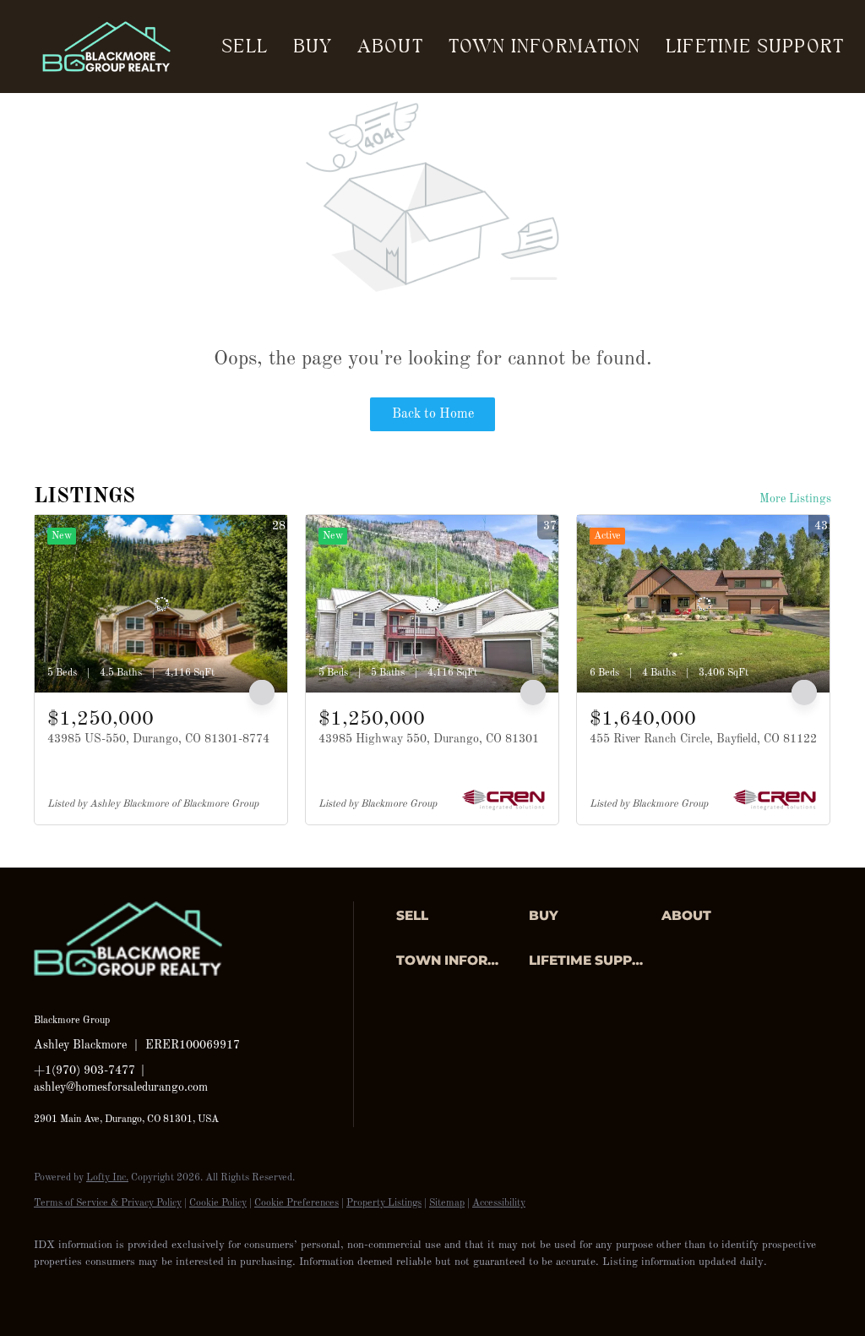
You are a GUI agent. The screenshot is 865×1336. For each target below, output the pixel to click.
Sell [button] (244, 46)
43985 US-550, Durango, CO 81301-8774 (158, 739)
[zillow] (152, 1290)
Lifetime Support (755, 46)
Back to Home (433, 414)
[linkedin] (103, 1290)
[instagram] (201, 1290)
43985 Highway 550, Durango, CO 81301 (428, 739)
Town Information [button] (545, 46)
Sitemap (447, 1203)
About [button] (390, 46)
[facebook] (54, 1290)
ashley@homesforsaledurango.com (121, 1087)
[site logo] (141, 993)
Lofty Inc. (107, 1178)
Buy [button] (312, 46)
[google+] (299, 1290)
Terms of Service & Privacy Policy (108, 1203)
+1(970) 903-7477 (84, 1070)
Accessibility (498, 1203)
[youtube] (250, 1290)
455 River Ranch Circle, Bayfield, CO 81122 (703, 739)
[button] (458, 915)
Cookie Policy (218, 1203)
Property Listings (384, 1203)
